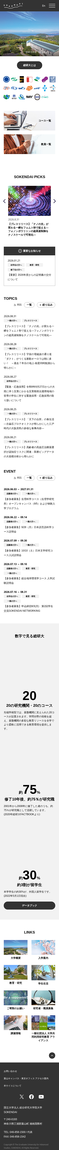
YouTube (41, 1096)
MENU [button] (52, 6)
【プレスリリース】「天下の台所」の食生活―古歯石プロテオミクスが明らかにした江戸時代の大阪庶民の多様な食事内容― (29, 424)
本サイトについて (12, 1085)
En (43, 5)
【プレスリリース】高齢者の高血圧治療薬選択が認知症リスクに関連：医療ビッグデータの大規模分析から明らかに (29, 452)
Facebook (31, 1096)
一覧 (29, 304)
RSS (19, 304)
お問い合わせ (10, 1071)
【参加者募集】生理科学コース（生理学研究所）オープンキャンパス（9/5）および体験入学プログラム (29, 504)
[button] (6, 79)
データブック (29, 905)
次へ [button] (54, 201)
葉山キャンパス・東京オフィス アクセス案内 (26, 1078)
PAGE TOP (52, 1055)
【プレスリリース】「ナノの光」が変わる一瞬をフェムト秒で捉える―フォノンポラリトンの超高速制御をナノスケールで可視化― (29, 331)
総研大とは (29, 65)
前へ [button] (5, 201)
